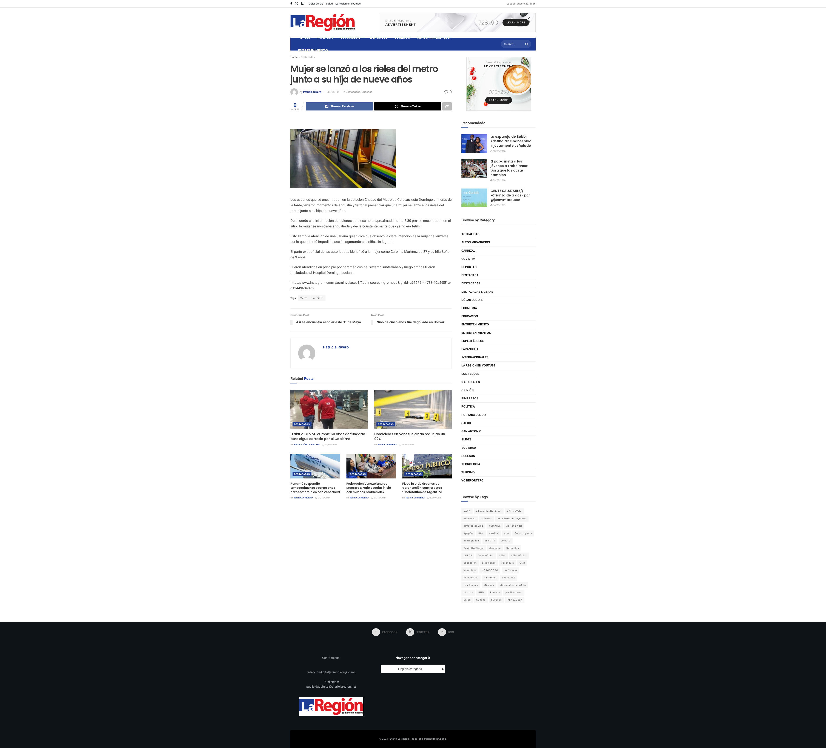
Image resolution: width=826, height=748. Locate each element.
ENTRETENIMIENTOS (476, 333)
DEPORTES (378, 37)
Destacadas (308, 57)
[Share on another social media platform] (447, 106)
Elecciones (489, 563)
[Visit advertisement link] (457, 22)
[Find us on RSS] (302, 4)
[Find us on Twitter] (296, 4)
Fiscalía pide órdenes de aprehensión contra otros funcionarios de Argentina (422, 487)
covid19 (505, 541)
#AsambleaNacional (488, 511)
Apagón (468, 533)
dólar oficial (519, 555)
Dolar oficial (485, 555)
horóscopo (510, 570)
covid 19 (490, 541)
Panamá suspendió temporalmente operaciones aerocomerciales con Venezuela (315, 487)
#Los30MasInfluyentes (512, 518)
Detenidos (512, 548)
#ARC (467, 511)
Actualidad (470, 234)
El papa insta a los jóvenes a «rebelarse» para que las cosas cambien (509, 168)
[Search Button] (527, 44)
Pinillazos (469, 398)
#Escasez (470, 518)
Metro (304, 298)
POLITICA (325, 37)
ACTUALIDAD (350, 37)
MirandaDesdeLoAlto (513, 585)
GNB (522, 563)
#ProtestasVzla (473, 526)
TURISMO (468, 472)
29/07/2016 (498, 180)
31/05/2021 (334, 92)
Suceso (480, 600)
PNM (481, 592)
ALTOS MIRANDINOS (433, 37)
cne (506, 533)
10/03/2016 (498, 151)
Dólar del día (316, 4)
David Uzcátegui (474, 548)
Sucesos (367, 92)
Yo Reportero (472, 480)
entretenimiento (475, 324)
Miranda (489, 585)
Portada (495, 592)
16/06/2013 (498, 205)
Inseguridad (471, 577)
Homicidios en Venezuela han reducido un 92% (409, 436)
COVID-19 (468, 259)
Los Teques (470, 374)
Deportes (469, 267)
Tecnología (470, 464)
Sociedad (468, 448)
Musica (468, 592)
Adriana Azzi (514, 526)
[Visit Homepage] (322, 22)
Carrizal (468, 250)
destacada (469, 275)
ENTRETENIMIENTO (313, 50)
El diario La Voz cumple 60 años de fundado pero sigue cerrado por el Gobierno (327, 436)
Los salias (508, 577)
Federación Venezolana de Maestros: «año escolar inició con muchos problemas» (368, 487)
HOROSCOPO (490, 570)
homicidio (470, 570)
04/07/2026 (330, 444)
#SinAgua (495, 526)
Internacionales (475, 357)
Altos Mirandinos (475, 242)
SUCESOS (402, 37)
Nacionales (470, 382)
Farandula (469, 349)
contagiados (471, 541)
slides (466, 439)
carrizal (494, 533)
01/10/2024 (323, 498)
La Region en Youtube (348, 4)
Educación (469, 316)
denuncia (495, 548)
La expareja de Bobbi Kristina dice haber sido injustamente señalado (510, 141)
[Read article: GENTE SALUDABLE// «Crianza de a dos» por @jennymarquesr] (474, 198)
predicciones (513, 592)
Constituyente (523, 533)
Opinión (467, 390)
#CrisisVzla (514, 511)
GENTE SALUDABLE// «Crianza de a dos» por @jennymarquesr (510, 195)
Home (293, 57)
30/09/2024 (435, 498)
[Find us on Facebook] (291, 4)
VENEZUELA (514, 600)
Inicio (305, 37)
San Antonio (471, 431)
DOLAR (468, 555)
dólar (502, 555)
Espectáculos (472, 341)
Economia (469, 308)
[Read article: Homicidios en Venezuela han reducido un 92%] (413, 409)
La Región (490, 577)
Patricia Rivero (312, 92)
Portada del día (473, 415)
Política (468, 406)
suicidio (318, 298)
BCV (481, 533)
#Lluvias (486, 518)
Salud (329, 4)
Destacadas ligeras (477, 292)
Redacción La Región (307, 444)
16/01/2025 (407, 444)
